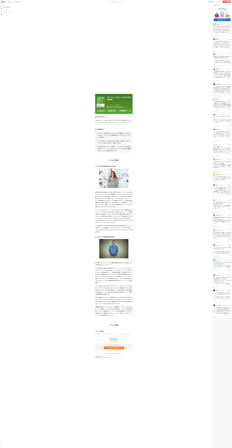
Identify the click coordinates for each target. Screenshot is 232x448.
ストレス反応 (6, 9)
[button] (222, 30)
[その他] (130, 110)
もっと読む (229, 33)
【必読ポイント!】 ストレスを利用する (9, 12)
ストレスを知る (6, 7)
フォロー (221, 24)
